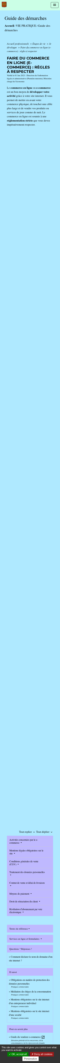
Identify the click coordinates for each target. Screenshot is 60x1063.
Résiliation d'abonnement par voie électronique (25, 910)
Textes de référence (18, 928)
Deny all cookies (43, 1054)
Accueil (9, 25)
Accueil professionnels (18, 43)
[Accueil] (4, 5)
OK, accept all (19, 1054)
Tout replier (27, 832)
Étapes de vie (39, 43)
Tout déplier (44, 832)
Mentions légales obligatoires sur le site (26, 852)
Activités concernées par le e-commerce (23, 841)
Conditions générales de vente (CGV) (23, 863)
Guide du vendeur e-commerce (28, 1036)
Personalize (30, 1058)
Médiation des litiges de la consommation (31, 991)
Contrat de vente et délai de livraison (27, 882)
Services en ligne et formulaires (24, 938)
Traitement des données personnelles (27, 872)
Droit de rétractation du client (23, 901)
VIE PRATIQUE (26, 25)
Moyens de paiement (19, 893)
